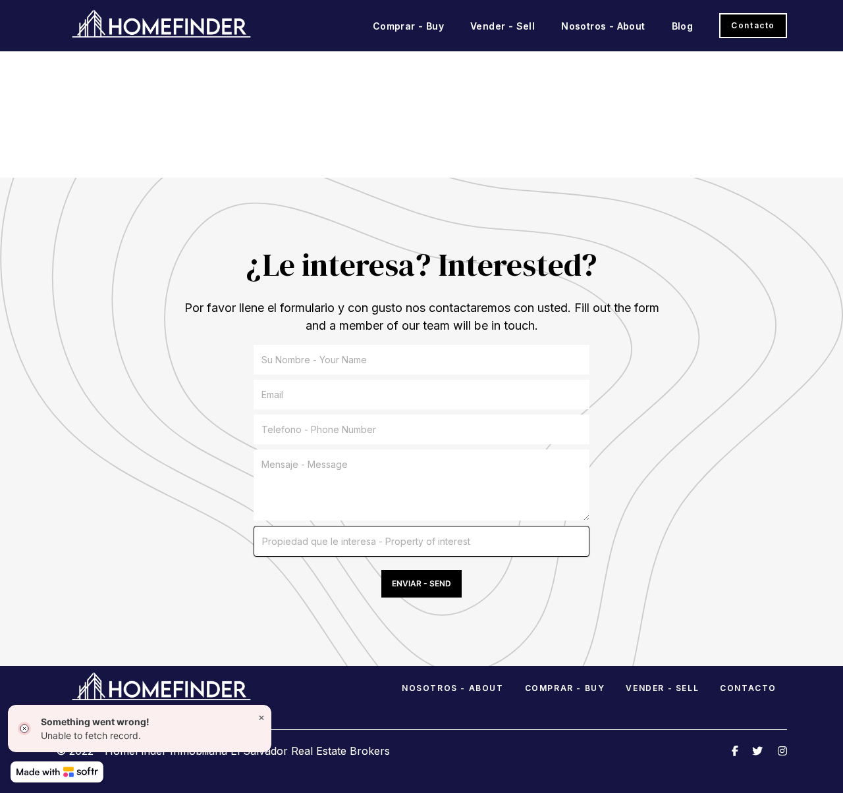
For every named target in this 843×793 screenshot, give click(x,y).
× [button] (261, 717)
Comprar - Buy (408, 26)
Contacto (753, 25)
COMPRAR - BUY (565, 688)
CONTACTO (748, 688)
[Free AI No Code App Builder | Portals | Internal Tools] (57, 771)
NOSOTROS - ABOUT (453, 688)
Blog (682, 26)
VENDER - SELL (662, 688)
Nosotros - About (603, 26)
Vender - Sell (502, 26)
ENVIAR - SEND (421, 583)
